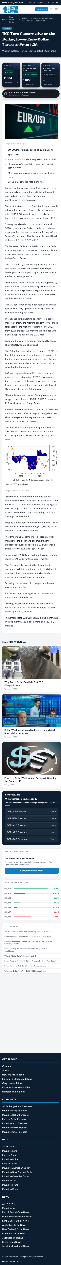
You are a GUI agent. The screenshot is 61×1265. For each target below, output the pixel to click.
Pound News (8, 1208)
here (10, 177)
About (5, 1070)
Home (4, 19)
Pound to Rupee (10, 1189)
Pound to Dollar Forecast (15, 1114)
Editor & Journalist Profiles (16, 1087)
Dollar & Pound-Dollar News (17, 1216)
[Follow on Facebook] (52, 3)
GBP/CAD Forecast (31, 839)
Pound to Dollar (10, 1159)
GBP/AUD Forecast (31, 825)
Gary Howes (20, 50)
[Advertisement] (30, 1007)
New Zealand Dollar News (15, 1229)
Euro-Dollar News (11, 19)
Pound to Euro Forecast (14, 1110)
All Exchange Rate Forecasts (17, 1106)
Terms (12, 1261)
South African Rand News (15, 1246)
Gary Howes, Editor (12, 1083)
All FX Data (8, 1146)
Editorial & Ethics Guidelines (17, 1078)
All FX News (8, 1203)
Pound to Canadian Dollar (15, 1176)
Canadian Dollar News (14, 1233)
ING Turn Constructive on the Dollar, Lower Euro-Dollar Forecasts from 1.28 (37, 19)
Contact (6, 1066)
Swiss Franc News (11, 1242)
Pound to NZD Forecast (14, 1127)
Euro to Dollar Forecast (14, 1119)
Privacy (5, 1261)
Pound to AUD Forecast (14, 1123)
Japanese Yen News (12, 1237)
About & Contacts (36, 2)
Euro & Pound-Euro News (15, 1212)
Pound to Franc (10, 1184)
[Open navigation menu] (56, 9)
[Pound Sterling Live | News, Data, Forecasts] (10, 9)
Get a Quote (42, 9)
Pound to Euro (9, 1150)
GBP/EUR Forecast (31, 811)
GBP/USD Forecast (31, 818)
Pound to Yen (9, 1180)
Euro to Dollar (9, 1163)
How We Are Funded (13, 1074)
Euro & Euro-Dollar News (15, 1220)
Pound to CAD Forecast (14, 1131)
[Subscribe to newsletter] (57, 3)
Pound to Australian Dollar (16, 1167)
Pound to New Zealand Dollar (17, 1172)
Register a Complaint (13, 1091)
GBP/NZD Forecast (31, 832)
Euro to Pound (9, 1155)
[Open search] (51, 9)
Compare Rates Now (31, 870)
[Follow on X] (48, 3)
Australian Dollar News (14, 1225)
